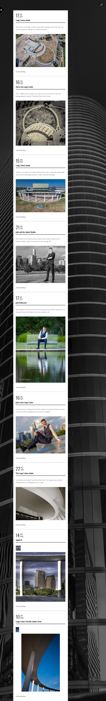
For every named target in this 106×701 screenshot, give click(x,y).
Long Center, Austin (23, 20)
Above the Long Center (24, 87)
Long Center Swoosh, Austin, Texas (28, 621)
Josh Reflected (21, 303)
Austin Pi (19, 540)
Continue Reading (20, 72)
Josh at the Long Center (24, 402)
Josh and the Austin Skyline (26, 232)
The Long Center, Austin (24, 473)
